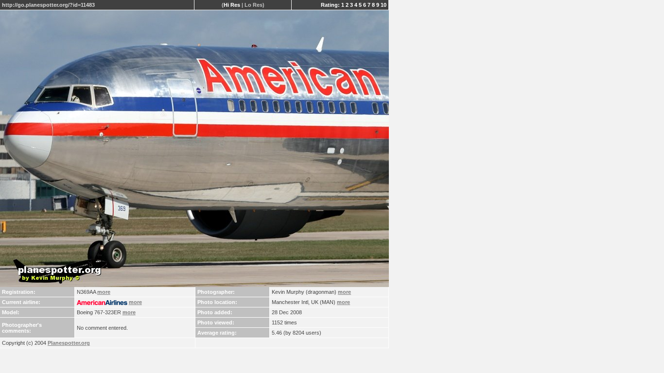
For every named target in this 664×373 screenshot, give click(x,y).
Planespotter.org (69, 343)
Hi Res (232, 5)
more (103, 292)
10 (383, 5)
